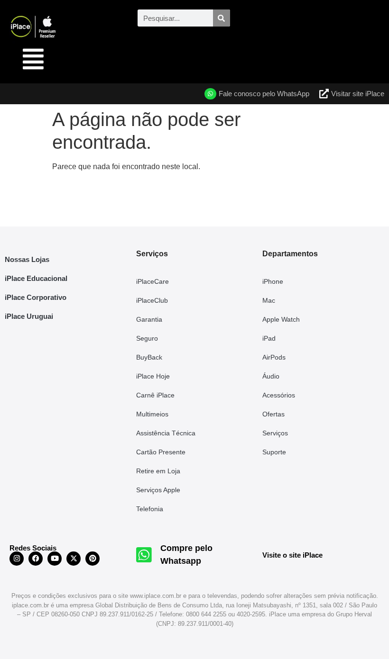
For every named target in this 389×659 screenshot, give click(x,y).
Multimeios (152, 414)
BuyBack (149, 357)
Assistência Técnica (165, 433)
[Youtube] (54, 558)
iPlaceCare (152, 281)
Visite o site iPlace (292, 555)
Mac (268, 300)
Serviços (275, 433)
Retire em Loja (158, 471)
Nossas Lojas (27, 259)
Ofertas (273, 414)
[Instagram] (16, 558)
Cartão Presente (160, 452)
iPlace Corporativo (35, 297)
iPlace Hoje (153, 376)
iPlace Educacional (36, 278)
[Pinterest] (92, 558)
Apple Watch (281, 319)
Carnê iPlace (155, 395)
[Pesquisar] (221, 18)
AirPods (274, 357)
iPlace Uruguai (29, 316)
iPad (269, 338)
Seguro (147, 338)
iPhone (272, 281)
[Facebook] (35, 558)
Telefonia (149, 509)
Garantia (149, 319)
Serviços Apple (158, 490)
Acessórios (278, 395)
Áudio (270, 376)
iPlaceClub (152, 300)
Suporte (274, 452)
